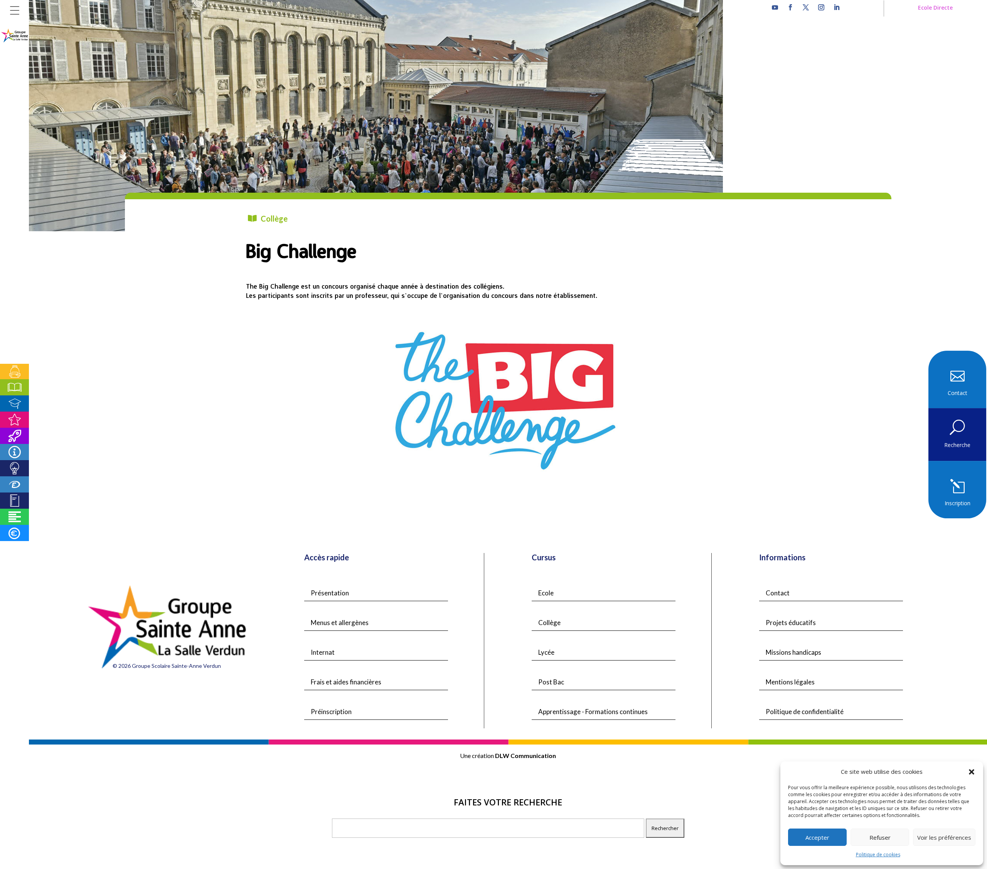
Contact (778, 593)
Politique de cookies (878, 854)
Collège (549, 623)
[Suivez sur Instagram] (821, 7)
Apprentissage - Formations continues (593, 712)
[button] (971, 772)
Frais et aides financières (346, 682)
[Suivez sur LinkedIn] (836, 7)
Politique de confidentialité (805, 712)
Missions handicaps (793, 652)
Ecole (546, 593)
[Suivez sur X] (806, 7)
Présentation (330, 593)
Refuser (880, 837)
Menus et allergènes (340, 623)
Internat (323, 652)
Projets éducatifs (791, 623)
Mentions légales (790, 682)
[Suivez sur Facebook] (790, 7)
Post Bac (551, 682)
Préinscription (331, 712)
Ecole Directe (935, 7)
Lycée (546, 652)
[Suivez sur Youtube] (775, 7)
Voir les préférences (944, 837)
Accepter (817, 837)
